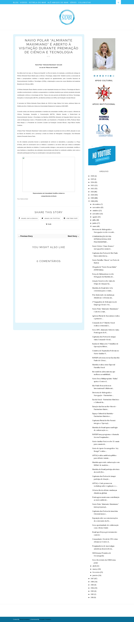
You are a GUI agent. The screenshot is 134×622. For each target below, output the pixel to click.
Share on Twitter (52, 218)
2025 (92, 179)
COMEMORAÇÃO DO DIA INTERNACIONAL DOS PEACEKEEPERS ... (101, 239)
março (95, 569)
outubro (95, 211)
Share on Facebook (29, 218)
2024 (92, 182)
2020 (92, 195)
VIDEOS (23, 2)
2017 (92, 579)
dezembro (96, 204)
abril (94, 566)
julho (94, 220)
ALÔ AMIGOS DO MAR (58, 2)
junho (95, 223)
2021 (92, 192)
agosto (95, 217)
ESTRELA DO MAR (37, 2)
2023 (92, 185)
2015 (92, 585)
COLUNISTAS (84, 2)
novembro (96, 207)
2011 (92, 597)
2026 (92, 176)
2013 (92, 591)
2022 (92, 189)
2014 (92, 588)
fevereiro (96, 572)
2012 (92, 594)
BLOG (15, 2)
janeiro (95, 575)
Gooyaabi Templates (45, 619)
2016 (92, 582)
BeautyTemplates (24, 619)
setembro (96, 214)
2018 (92, 201)
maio (94, 226)
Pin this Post (72, 218)
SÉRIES (73, 2)
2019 (92, 198)
